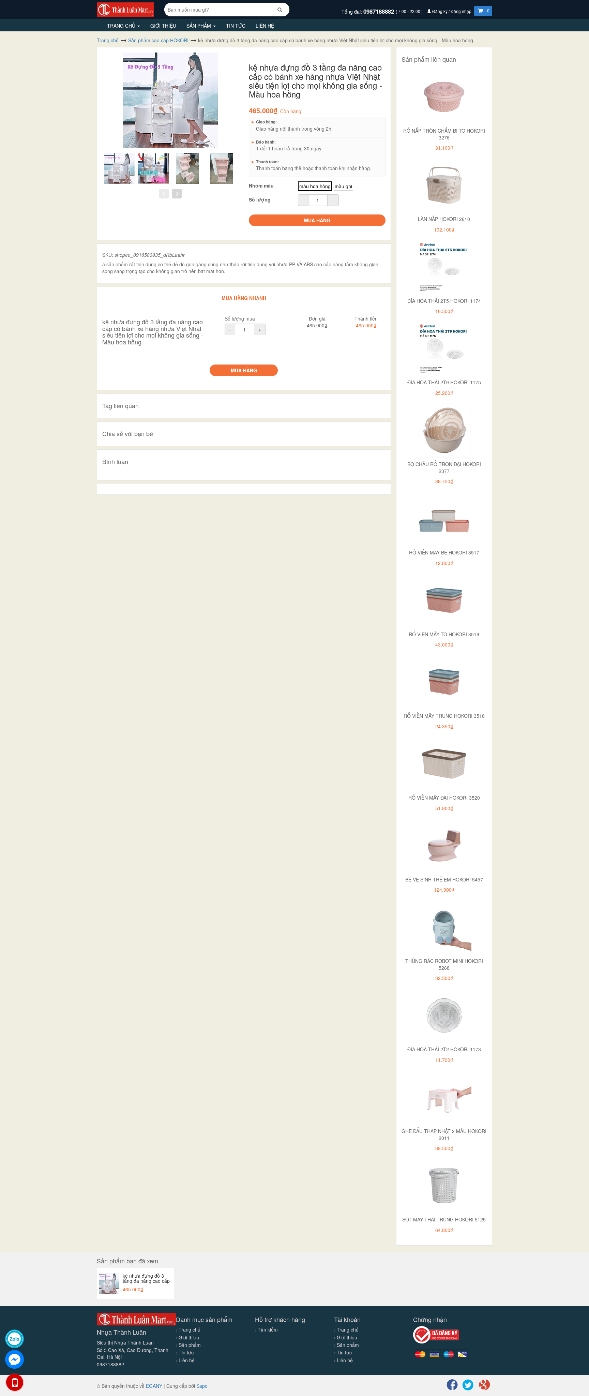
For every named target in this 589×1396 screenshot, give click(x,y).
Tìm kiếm (268, 1329)
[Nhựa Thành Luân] (125, 8)
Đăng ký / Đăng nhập (451, 11)
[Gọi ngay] (14, 1382)
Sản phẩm (199, 25)
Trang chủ (122, 25)
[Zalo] (14, 1339)
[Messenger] (14, 1359)
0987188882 (379, 11)
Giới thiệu (163, 25)
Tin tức (235, 25)
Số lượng (260, 199)
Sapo (202, 1385)
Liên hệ (265, 25)
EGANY (154, 1385)
